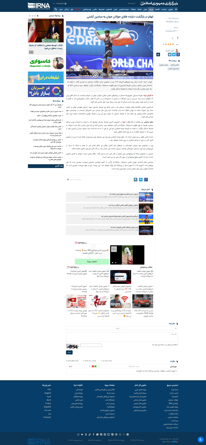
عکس (95, 9)
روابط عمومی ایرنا (172, 407)
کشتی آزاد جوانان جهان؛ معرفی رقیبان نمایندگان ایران (45, 127)
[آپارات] (116, 435)
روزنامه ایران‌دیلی (77, 403)
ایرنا (159, 3)
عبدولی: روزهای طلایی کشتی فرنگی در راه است (123, 205)
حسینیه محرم (110, 414)
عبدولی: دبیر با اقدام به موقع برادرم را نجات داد (123, 194)
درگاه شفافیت (173, 414)
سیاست (164, 9)
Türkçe (48, 403)
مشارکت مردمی (173, 417)
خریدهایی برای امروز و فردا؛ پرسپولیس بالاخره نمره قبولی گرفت (45, 121)
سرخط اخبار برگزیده (140, 393)
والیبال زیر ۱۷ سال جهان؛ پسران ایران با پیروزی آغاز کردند (45, 106)
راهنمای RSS (173, 403)
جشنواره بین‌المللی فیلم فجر (106, 396)
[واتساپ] (78, 435)
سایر (61, 9)
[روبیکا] (120, 435)
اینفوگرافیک (111, 407)
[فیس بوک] (93, 435)
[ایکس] (124, 435)
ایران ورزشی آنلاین (76, 407)
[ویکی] (82, 435)
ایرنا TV (77, 9)
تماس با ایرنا (174, 393)
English (48, 393)
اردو (49, 414)
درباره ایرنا (174, 389)
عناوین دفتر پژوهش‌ (139, 407)
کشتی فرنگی (175, 65)
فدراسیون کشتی (174, 68)
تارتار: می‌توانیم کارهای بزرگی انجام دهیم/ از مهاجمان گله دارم (47, 141)
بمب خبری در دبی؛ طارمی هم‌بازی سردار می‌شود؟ (45, 111)
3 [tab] (32, 16)
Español (47, 407)
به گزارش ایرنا (148, 95)
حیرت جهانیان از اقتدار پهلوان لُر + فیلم (49, 115)
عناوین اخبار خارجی (140, 403)
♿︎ (200, 439)
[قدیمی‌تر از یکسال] (146, 197)
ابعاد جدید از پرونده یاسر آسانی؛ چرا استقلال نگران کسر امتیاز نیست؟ (45, 134)
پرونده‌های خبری (140, 389)
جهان (145, 9)
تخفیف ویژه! (92, 261)
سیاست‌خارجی (124, 9)
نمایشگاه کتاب (110, 400)
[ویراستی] (97, 435)
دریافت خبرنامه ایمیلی (170, 424)
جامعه (139, 9)
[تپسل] (76, 243)
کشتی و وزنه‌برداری (171, 31)
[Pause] (112, 262)
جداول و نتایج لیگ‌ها (107, 410)
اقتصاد (157, 9)
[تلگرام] (127, 435)
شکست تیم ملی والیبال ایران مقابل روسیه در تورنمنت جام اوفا (47, 147)
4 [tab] (30, 16)
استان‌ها (101, 9)
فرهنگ (133, 9)
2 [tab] (35, 16)
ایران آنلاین (79, 400)
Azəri (49, 400)
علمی (115, 9)
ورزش (151, 9)
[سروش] (101, 435)
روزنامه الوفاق (78, 396)
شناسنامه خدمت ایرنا (171, 410)
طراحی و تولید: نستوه (168, 442)
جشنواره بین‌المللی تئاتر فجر (106, 417)
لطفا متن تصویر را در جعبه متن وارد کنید (165, 345)
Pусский (48, 410)
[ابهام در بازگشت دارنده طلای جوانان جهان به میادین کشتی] (109, 50)
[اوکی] (86, 435)
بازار (72, 9)
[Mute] (115, 262)
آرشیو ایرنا (175, 396)
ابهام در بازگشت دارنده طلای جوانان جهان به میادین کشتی (120, 16)
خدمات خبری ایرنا (172, 427)
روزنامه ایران (79, 393)
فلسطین (109, 9)
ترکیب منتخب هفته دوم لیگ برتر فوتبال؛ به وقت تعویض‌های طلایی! (45, 158)
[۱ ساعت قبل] (46, 30)
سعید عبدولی (164, 65)
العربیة (49, 396)
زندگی (66, 9)
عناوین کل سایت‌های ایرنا (137, 396)
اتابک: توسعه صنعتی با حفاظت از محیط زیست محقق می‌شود (45, 47)
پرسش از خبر (110, 403)
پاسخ (70, 366)
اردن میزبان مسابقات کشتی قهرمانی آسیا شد (124, 227)
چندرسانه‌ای (87, 9)
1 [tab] (37, 16)
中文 (49, 389)
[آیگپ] (108, 435)
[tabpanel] (46, 37)
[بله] (112, 435)
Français (47, 417)
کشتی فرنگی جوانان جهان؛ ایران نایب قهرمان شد (45, 153)
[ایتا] (105, 435)
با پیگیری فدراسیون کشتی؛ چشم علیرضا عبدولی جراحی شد (119, 216)
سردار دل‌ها (111, 393)
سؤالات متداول (173, 400)
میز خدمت (174, 420)
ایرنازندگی (79, 389)
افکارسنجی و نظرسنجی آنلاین (105, 389)
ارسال (69, 352)
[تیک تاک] (89, 435)
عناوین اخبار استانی (140, 400)
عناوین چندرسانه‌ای (140, 410)
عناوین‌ (170, 9)
